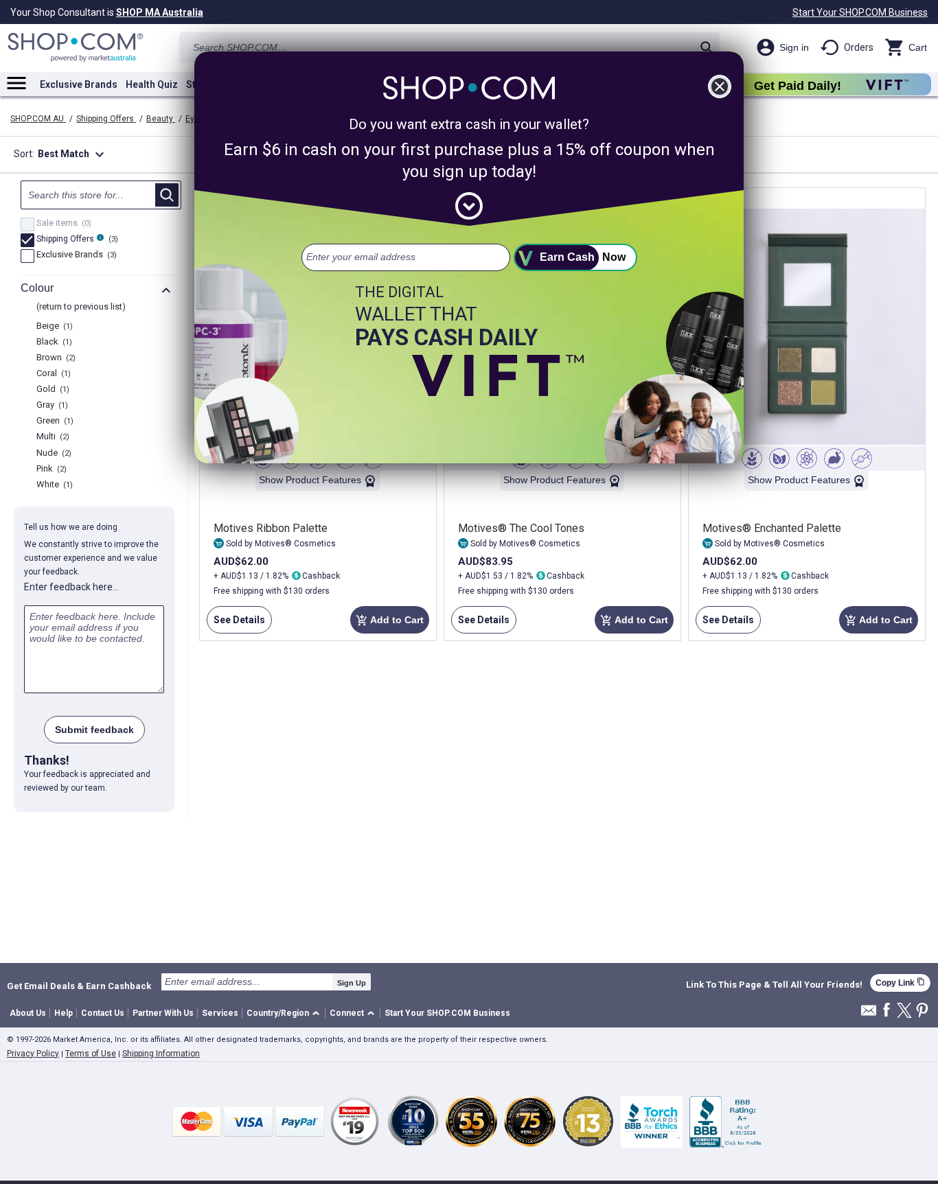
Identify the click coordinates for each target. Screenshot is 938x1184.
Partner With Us (163, 1013)
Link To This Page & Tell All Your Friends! (774, 985)
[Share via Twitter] (904, 1011)
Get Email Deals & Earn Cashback (79, 985)
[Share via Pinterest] (922, 1011)
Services (220, 1013)
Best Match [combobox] (73, 154)
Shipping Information (161, 1053)
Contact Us (102, 1013)
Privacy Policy (33, 1053)
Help (63, 1013)
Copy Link (900, 982)
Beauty (160, 119)
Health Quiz (152, 84)
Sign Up (351, 983)
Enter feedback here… (71, 587)
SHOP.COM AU (38, 119)
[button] (285, 1013)
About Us (28, 1013)
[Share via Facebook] (886, 1011)
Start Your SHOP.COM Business (860, 12)
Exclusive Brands (78, 84)
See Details (236, 624)
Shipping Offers (106, 119)
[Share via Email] (868, 1014)
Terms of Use (90, 1053)
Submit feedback (94, 729)
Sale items (62, 224)
